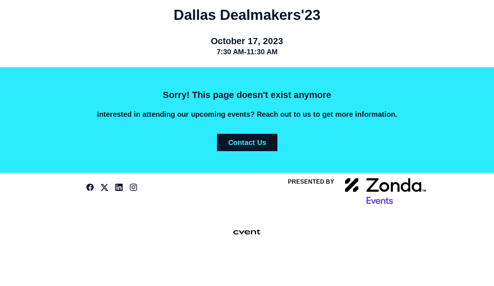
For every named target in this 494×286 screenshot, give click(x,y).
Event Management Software (211, 260)
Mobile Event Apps (233, 260)
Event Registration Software (256, 260)
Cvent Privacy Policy (243, 269)
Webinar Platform (278, 260)
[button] (92, 189)
